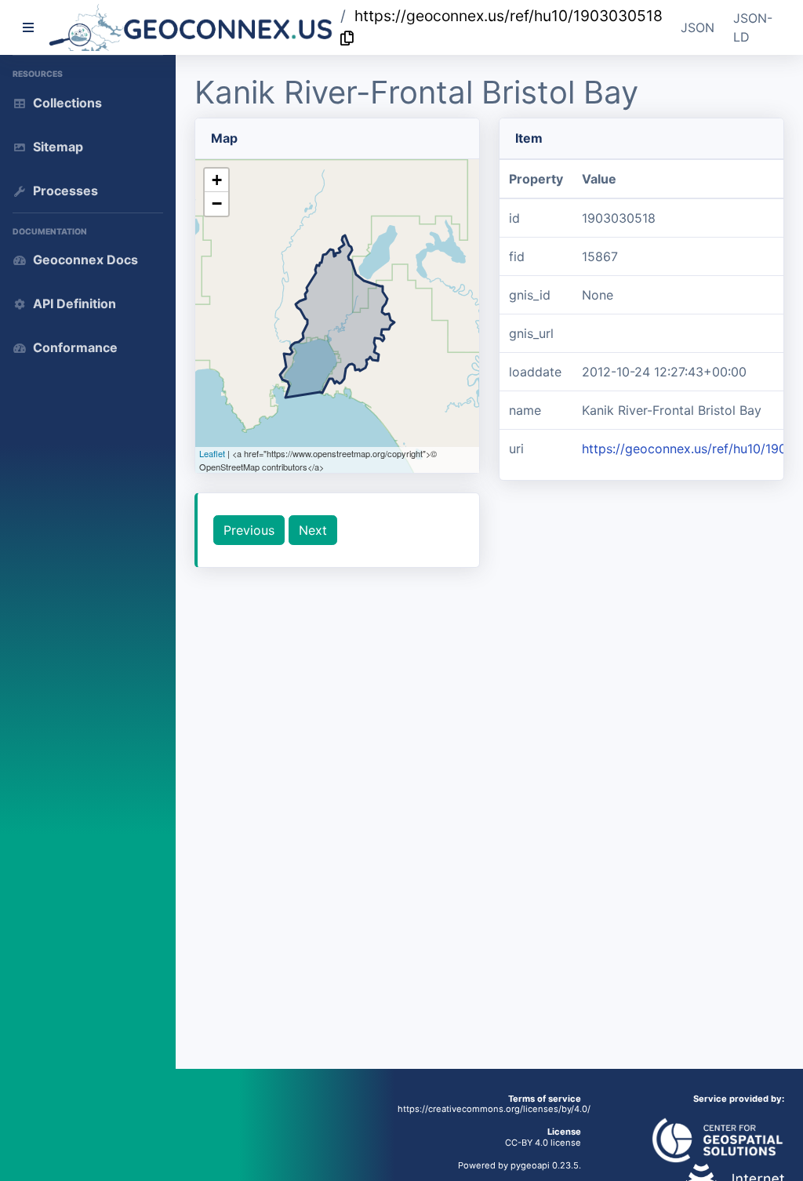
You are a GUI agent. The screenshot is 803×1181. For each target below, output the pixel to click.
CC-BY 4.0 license (543, 1142)
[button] (191, 27)
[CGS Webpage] (717, 1139)
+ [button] (217, 180)
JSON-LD (752, 27)
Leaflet (212, 453)
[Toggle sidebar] (28, 27)
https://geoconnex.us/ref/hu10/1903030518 (508, 15)
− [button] (217, 203)
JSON (697, 27)
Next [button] (313, 530)
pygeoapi (530, 1165)
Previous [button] (248, 530)
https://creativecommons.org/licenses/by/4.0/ (494, 1108)
